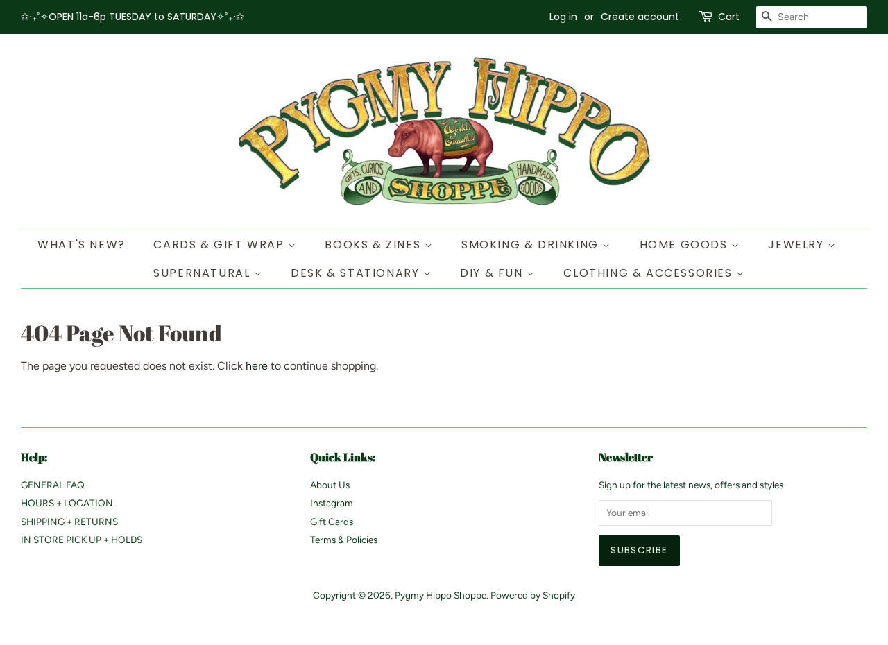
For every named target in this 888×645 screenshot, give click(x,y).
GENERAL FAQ (53, 484)
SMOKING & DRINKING (531, 244)
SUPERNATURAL (203, 273)
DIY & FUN (493, 273)
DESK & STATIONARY (357, 273)
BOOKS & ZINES (374, 244)
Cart (729, 17)
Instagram (331, 502)
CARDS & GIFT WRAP (220, 244)
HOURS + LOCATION (67, 502)
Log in (563, 17)
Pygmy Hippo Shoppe (440, 595)
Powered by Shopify (532, 595)
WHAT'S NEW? (81, 244)
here (257, 365)
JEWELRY (798, 244)
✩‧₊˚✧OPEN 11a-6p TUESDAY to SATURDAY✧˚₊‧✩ (132, 17)
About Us (330, 484)
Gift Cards (331, 521)
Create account (640, 17)
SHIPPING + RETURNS (69, 521)
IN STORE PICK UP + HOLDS (81, 539)
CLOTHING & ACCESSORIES (649, 273)
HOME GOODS (686, 244)
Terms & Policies (343, 539)
